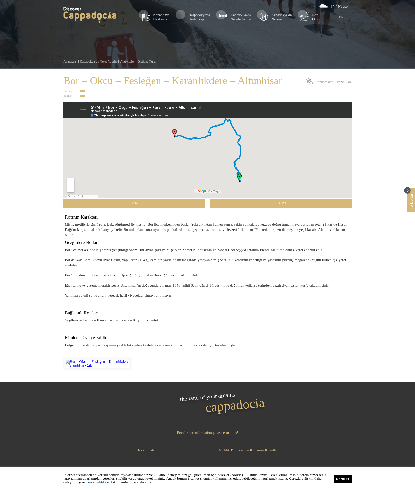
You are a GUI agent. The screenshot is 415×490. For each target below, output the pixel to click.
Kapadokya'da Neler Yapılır (98, 61)
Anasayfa (69, 61)
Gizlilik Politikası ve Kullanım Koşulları (249, 450)
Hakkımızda (145, 450)
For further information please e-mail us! (207, 433)
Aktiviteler (127, 61)
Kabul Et (342, 479)
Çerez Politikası (97, 482)
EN (341, 17)
